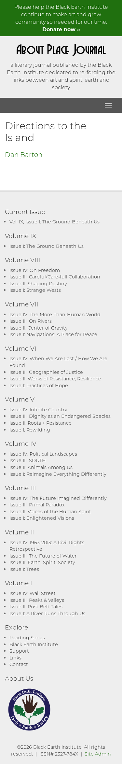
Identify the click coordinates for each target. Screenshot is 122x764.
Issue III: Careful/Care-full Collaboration (54, 277)
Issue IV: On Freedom (34, 270)
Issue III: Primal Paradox (36, 505)
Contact (18, 664)
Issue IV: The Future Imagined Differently (58, 498)
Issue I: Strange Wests (35, 290)
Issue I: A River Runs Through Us (47, 613)
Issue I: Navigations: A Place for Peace (53, 334)
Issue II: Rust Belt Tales (35, 606)
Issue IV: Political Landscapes (43, 454)
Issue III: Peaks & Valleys (36, 600)
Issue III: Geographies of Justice (46, 372)
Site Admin (98, 754)
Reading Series (27, 637)
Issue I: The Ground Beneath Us (46, 246)
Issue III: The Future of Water (43, 556)
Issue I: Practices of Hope (38, 385)
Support (19, 651)
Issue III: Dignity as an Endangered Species (60, 416)
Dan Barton (23, 154)
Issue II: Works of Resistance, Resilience (55, 378)
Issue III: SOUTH (27, 460)
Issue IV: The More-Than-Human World (55, 314)
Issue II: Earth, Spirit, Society (42, 562)
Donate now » (61, 29)
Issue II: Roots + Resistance (40, 423)
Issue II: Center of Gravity (38, 328)
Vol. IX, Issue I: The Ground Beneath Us (54, 222)
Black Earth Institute (33, 644)
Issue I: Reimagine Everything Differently (57, 474)
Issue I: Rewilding (29, 430)
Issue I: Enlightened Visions (41, 518)
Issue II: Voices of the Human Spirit (50, 511)
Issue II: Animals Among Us (41, 467)
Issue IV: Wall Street (32, 593)
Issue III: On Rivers (30, 321)
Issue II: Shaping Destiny (38, 283)
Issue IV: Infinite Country (38, 409)
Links (15, 658)
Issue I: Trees (24, 569)
